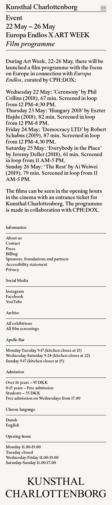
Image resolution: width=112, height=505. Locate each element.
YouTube (14, 302)
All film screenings (22, 329)
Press (10, 249)
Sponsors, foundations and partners (37, 259)
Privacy (12, 270)
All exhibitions (19, 324)
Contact (13, 243)
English (12, 425)
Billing (12, 254)
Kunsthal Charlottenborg (42, 7)
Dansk (11, 420)
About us (14, 238)
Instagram (15, 292)
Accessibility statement (26, 265)
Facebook (14, 297)
